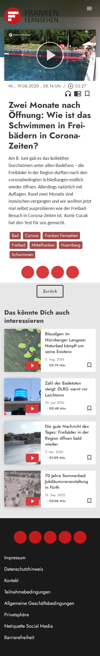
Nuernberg (70, 245)
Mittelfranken (43, 245)
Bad (15, 235)
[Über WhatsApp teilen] (57, 272)
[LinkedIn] (65, 537)
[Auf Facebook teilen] (27, 272)
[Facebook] (20, 537)
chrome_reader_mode (77, 93)
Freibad (18, 245)
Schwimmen (22, 255)
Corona (31, 235)
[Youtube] (50, 537)
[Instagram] (35, 537)
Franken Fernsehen (61, 235)
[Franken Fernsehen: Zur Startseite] (31, 15)
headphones (68, 93)
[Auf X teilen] (42, 272)
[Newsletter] (80, 537)
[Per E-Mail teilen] (72, 272)
